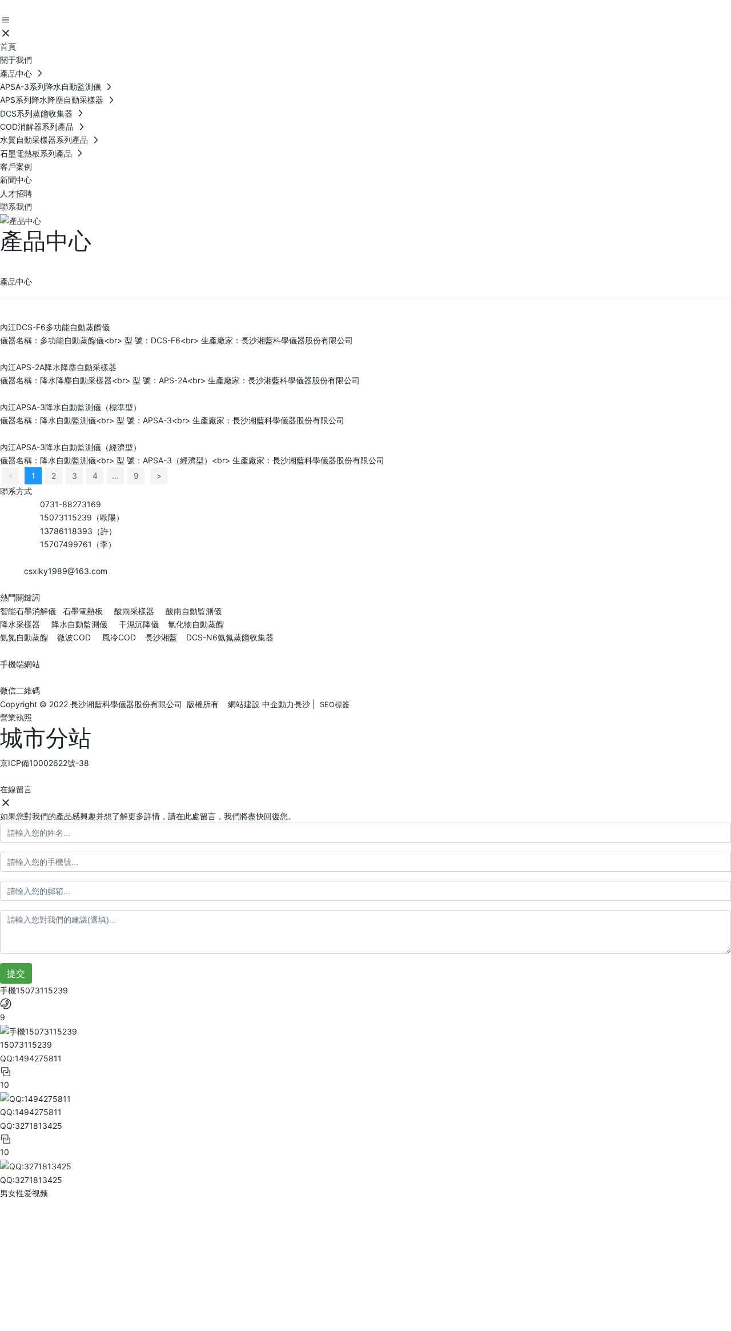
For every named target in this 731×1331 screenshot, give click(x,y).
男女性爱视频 (24, 1193)
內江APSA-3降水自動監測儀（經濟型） (70, 447)
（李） (104, 544)
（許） (105, 531)
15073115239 (66, 517)
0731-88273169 (70, 504)
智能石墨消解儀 (28, 611)
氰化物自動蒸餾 (196, 624)
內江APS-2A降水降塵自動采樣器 (58, 367)
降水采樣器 (21, 624)
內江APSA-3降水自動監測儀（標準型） (70, 407)
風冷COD (118, 637)
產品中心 (45, 241)
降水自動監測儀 (79, 624)
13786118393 (66, 531)
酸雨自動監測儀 (194, 611)
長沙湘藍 (160, 637)
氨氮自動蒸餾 (25, 637)
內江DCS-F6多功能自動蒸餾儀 (55, 327)
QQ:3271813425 (31, 1180)
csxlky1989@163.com (65, 571)
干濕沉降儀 (139, 624)
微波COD (74, 637)
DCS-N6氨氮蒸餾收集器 (229, 637)
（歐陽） (108, 517)
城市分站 (45, 738)
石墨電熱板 (83, 611)
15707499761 (66, 544)
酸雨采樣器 (134, 611)
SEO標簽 (335, 704)
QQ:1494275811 (31, 1112)
